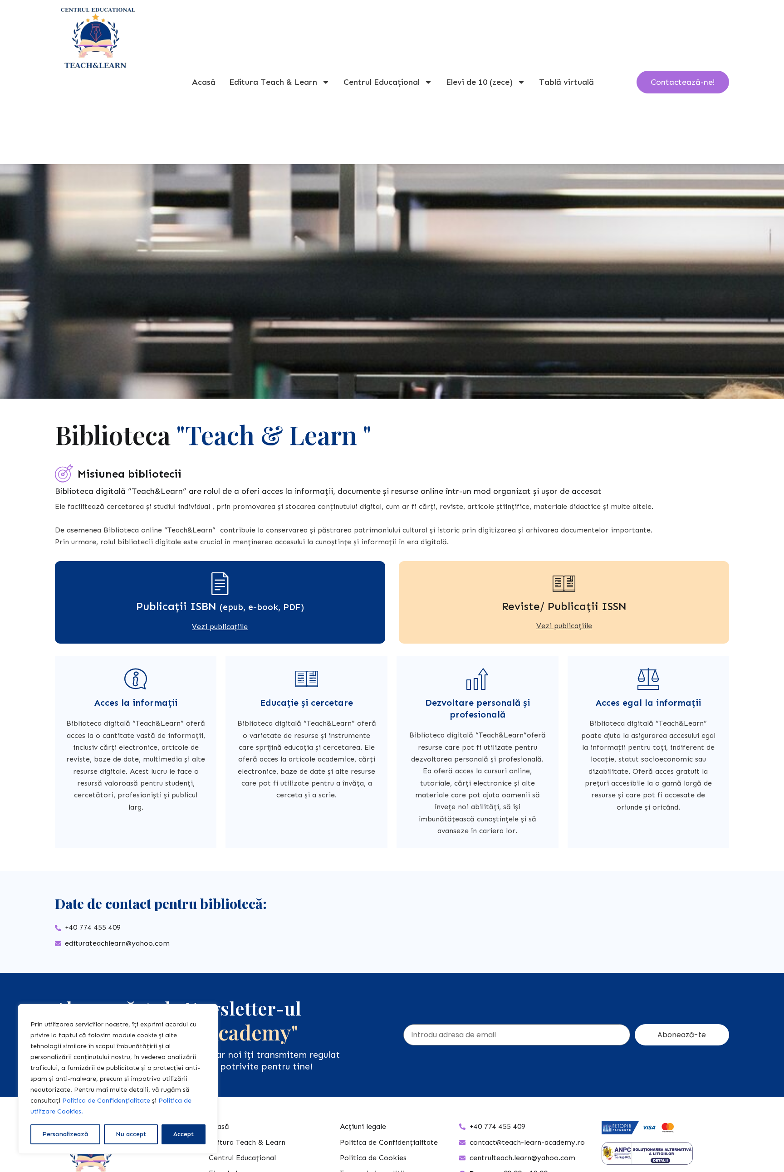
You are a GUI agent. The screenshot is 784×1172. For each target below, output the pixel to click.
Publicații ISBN (220, 606)
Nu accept (131, 1134)
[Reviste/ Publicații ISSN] (564, 583)
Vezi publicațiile (220, 626)
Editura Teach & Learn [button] (273, 82)
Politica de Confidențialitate (106, 1100)
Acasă (204, 82)
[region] (118, 1079)
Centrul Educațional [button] (381, 82)
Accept (183, 1134)
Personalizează (65, 1134)
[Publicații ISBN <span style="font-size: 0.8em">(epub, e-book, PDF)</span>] (220, 583)
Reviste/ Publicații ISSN (564, 606)
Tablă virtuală (566, 82)
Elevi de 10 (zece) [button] (479, 82)
